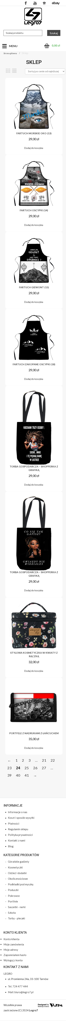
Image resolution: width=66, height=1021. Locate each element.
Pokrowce (14, 895)
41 (27, 775)
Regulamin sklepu (18, 829)
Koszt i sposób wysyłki (21, 817)
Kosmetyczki (15, 867)
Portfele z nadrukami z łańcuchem (34, 733)
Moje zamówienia (14, 944)
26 (35, 768)
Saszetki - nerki (17, 907)
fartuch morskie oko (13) (34, 133)
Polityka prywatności (20, 834)
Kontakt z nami (16, 840)
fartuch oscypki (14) (34, 210)
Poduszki (13, 890)
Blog (11, 846)
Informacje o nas (17, 812)
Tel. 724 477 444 (18, 986)
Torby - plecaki (16, 918)
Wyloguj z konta (13, 960)
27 (44, 768)
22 (53, 760)
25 (27, 768)
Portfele (13, 901)
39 (9, 775)
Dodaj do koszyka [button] (33, 147)
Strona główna (10, 53)
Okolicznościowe (18, 878)
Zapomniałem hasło (15, 955)
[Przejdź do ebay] (56, 3)
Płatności (13, 823)
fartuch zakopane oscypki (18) (34, 364)
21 (44, 760)
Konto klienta (11, 939)
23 (9, 768)
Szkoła (12, 912)
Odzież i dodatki (17, 873)
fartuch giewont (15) (34, 287)
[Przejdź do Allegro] (44, 3)
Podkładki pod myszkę (20, 884)
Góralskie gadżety (18, 861)
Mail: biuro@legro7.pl (20, 992)
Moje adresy (11, 949)
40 (18, 775)
